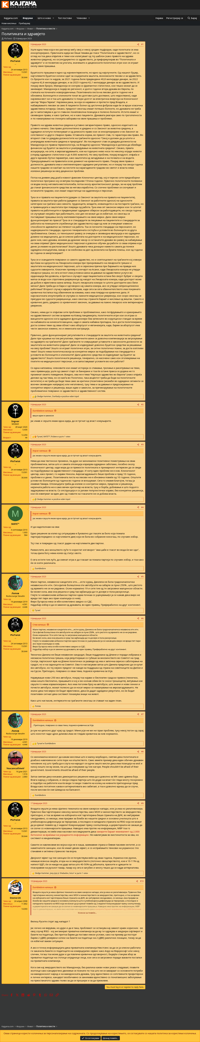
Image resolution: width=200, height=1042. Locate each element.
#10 (142, 881)
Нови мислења (9, 23)
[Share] (138, 44)
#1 (142, 44)
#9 (142, 803)
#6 (142, 618)
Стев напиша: (39, 624)
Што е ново (44, 18)
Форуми (28, 18)
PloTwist (8, 38)
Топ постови (65, 18)
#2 (142, 404)
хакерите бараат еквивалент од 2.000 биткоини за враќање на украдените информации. (85, 833)
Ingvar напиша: (40, 450)
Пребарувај (24, 23)
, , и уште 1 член (53, 436)
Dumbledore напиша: (43, 410)
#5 (142, 576)
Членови (82, 18)
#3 (142, 444)
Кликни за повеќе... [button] (87, 912)
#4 (142, 507)
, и (58, 396)
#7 (142, 714)
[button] (53, 18)
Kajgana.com (11, 18)
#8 (142, 751)
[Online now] (15, 57)
